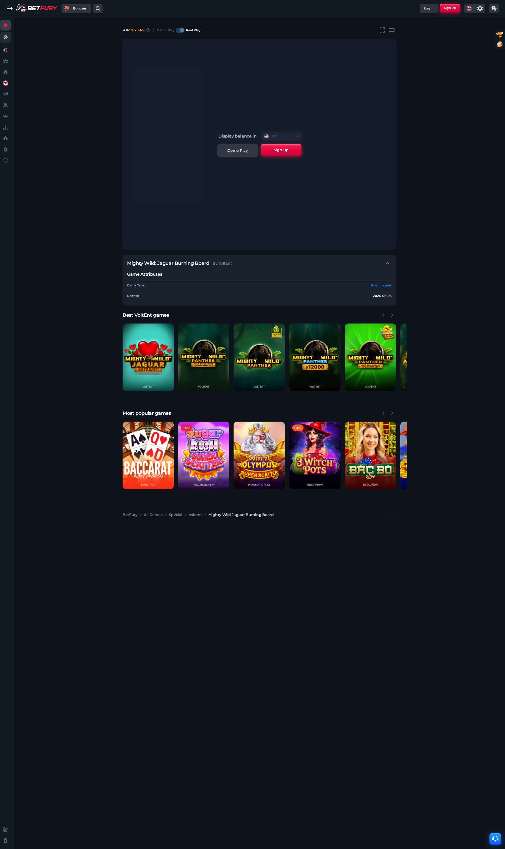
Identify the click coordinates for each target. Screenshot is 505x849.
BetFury (130, 514)
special (175, 514)
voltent (195, 514)
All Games (153, 514)
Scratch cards (381, 285)
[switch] (180, 30)
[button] (148, 357)
